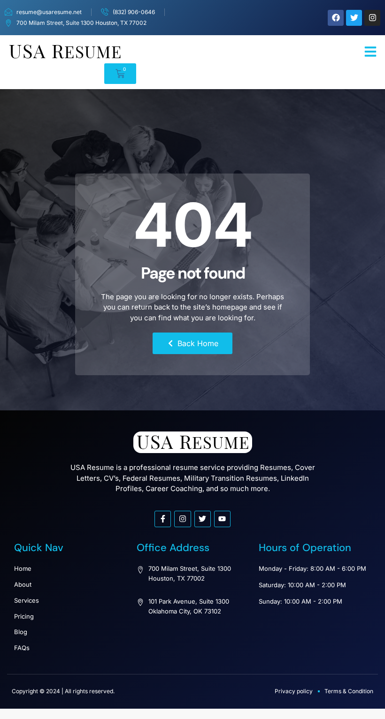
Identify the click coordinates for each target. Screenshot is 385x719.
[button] (370, 51)
